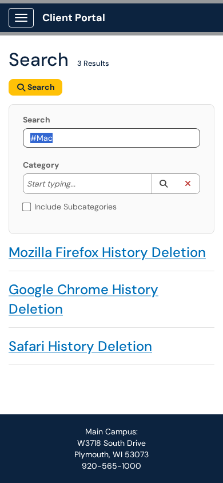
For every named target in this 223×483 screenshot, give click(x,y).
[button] (163, 183)
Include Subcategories (75, 206)
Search (36, 119)
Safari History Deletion (80, 346)
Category (41, 165)
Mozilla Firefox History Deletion (107, 252)
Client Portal (73, 18)
